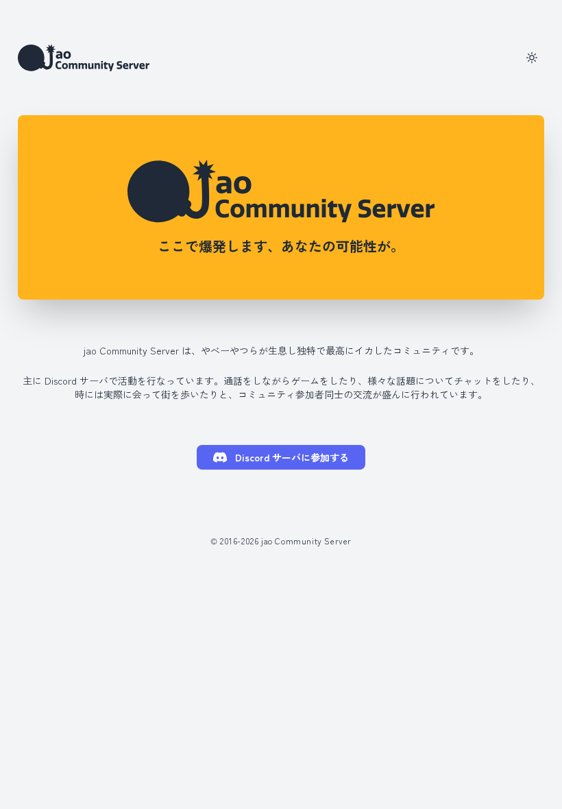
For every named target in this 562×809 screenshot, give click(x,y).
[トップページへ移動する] (83, 57)
